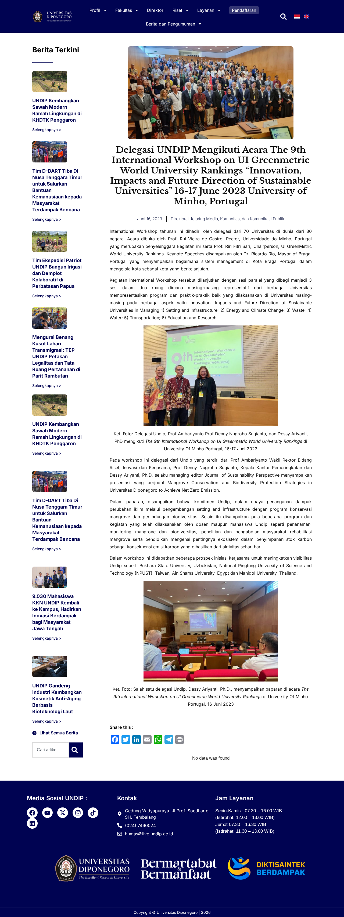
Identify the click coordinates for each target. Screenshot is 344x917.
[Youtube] (47, 812)
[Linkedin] (32, 823)
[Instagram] (78, 812)
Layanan (205, 10)
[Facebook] (32, 812)
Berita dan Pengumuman (170, 24)
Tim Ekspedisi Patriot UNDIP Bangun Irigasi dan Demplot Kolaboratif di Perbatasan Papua (57, 273)
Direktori (155, 10)
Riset (177, 10)
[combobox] (50, 749)
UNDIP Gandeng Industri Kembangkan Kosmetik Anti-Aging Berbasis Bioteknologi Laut (57, 698)
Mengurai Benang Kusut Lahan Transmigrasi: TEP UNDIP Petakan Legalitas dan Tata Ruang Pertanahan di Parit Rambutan (56, 356)
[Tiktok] (93, 812)
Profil (94, 10)
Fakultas (123, 10)
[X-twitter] (62, 812)
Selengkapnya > (46, 129)
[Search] (76, 749)
